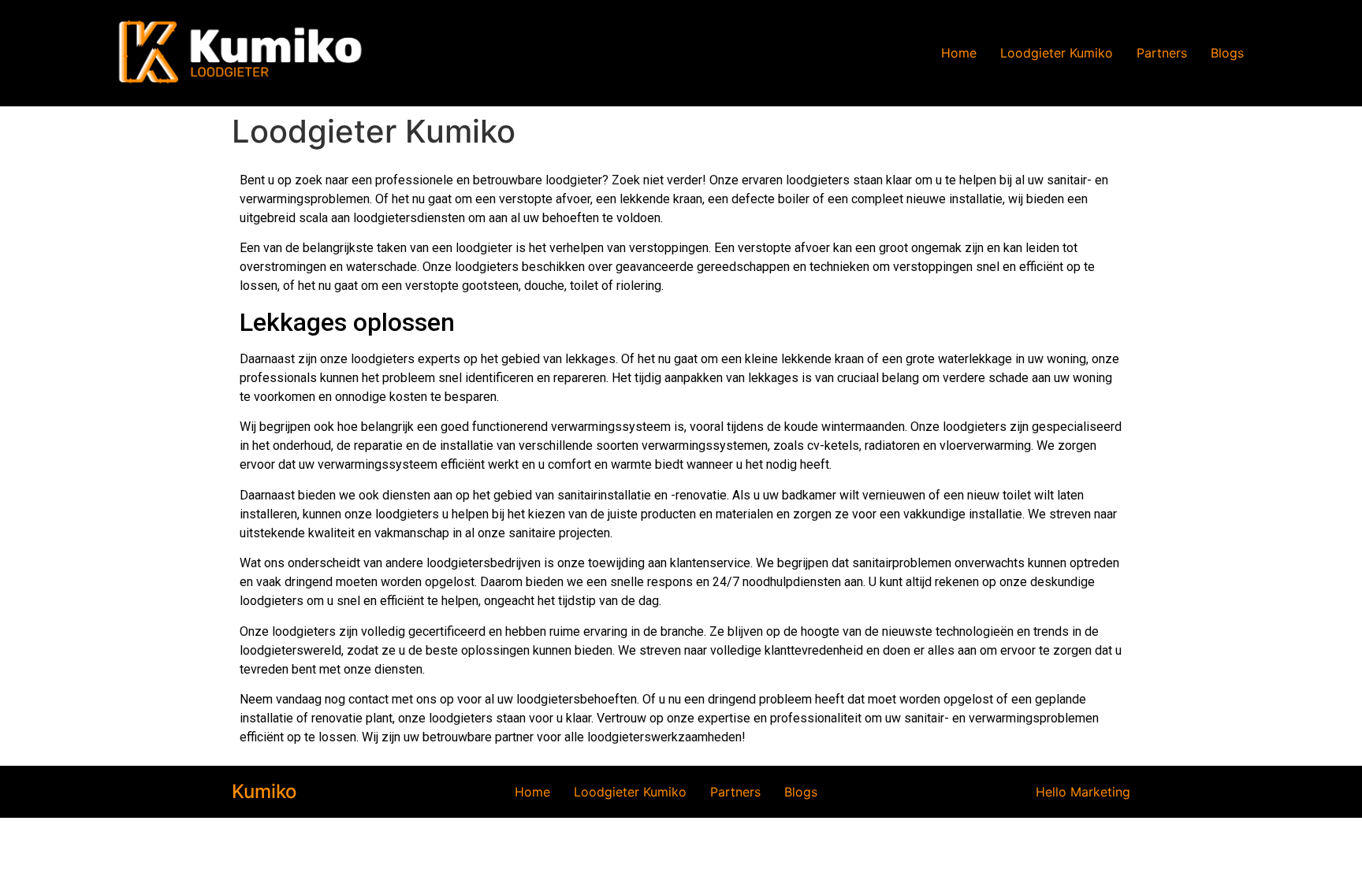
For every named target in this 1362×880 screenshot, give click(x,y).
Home (959, 53)
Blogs (1227, 53)
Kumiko (264, 791)
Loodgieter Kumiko (1056, 53)
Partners (1162, 53)
